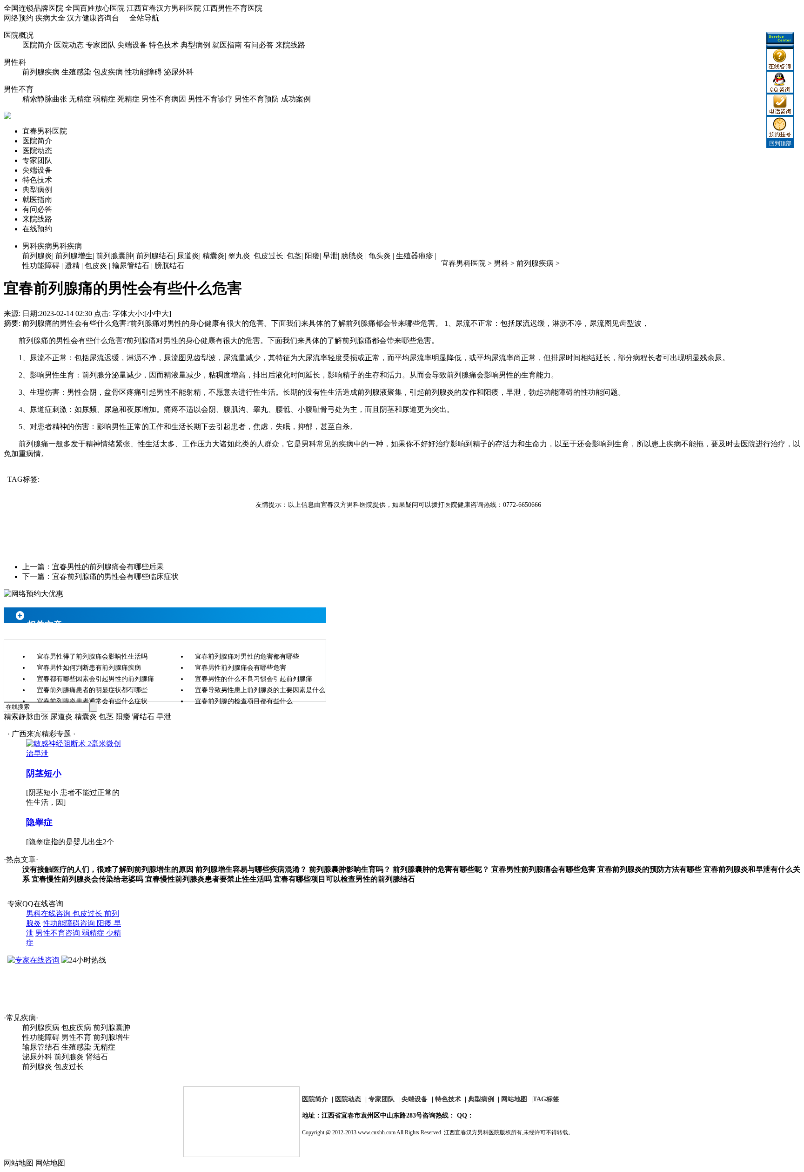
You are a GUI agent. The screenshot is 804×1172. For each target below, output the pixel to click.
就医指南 (227, 45)
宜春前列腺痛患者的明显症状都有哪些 (92, 690)
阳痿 (312, 256)
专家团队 (100, 45)
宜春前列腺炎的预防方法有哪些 (649, 869)
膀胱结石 (169, 265)
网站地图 (514, 1099)
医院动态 (69, 45)
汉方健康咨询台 (93, 18)
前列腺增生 (74, 256)
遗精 (72, 265)
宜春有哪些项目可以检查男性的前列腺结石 (344, 879)
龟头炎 (379, 256)
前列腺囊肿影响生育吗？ (350, 869)
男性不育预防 (256, 99)
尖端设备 (132, 45)
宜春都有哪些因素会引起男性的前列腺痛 (95, 678)
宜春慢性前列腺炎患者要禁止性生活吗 (208, 879)
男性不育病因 (163, 99)
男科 (501, 263)
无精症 (80, 99)
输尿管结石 (130, 265)
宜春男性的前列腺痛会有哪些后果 (108, 567)
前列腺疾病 (41, 72)
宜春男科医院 (44, 131)
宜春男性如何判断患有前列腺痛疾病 (89, 667)
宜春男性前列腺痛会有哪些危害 (240, 667)
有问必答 (259, 45)
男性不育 (19, 89)
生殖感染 (76, 72)
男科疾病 (52, 246)
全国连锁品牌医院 (33, 8)
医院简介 (37, 45)
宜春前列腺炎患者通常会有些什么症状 (92, 701)
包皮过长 (268, 256)
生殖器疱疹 (414, 256)
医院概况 (19, 35)
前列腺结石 (155, 256)
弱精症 (104, 99)
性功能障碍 (143, 72)
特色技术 (164, 45)
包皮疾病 (108, 72)
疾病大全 (50, 18)
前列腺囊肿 (114, 256)
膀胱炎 (352, 256)
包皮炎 (96, 265)
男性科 (15, 62)
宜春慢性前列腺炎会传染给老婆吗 (87, 879)
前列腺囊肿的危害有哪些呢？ (441, 869)
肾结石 (143, 717)
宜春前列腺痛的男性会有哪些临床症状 (115, 576)
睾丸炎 (239, 256)
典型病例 (195, 45)
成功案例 (296, 99)
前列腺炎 (37, 256)
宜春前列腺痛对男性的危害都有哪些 (247, 656)
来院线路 (290, 45)
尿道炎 (188, 256)
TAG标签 (546, 1099)
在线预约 (37, 229)
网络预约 (19, 18)
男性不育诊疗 (210, 99)
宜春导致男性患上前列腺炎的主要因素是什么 (260, 690)
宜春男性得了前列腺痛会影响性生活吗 (92, 656)
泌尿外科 (179, 72)
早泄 (330, 256)
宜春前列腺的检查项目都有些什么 (244, 701)
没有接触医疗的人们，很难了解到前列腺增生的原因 (108, 869)
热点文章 (21, 859)
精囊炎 (213, 256)
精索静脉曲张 (44, 99)
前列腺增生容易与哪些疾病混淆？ (251, 869)
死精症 (128, 99)
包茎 (294, 256)
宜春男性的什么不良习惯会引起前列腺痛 (253, 678)
